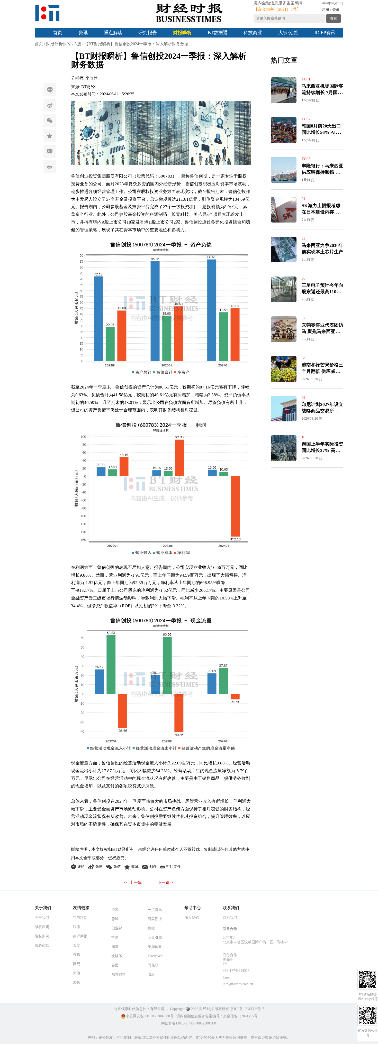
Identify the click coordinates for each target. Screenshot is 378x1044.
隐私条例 (42, 936)
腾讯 (76, 927)
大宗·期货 (288, 32)
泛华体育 (155, 947)
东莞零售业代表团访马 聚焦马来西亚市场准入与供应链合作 (322, 331)
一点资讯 (155, 910)
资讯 (83, 32)
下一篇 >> (166, 882)
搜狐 (76, 955)
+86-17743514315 (236, 971)
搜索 (333, 18)
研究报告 (147, 32)
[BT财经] (47, 13)
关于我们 (42, 918)
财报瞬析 (182, 32)
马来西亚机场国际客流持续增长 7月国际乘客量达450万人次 (322, 92)
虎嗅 (115, 910)
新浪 (76, 973)
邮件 (49, 151)
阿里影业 (155, 919)
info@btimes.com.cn (238, 984)
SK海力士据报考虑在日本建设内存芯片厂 (322, 212)
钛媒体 (116, 956)
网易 (76, 964)
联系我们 (230, 918)
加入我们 (191, 918)
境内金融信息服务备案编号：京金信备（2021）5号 (216, 1016)
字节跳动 (80, 918)
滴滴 (115, 947)
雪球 (115, 919)
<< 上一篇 (133, 882)
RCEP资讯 (324, 32)
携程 (151, 928)
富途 (115, 937)
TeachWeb (155, 956)
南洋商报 (80, 936)
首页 (57, 32)
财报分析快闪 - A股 (63, 44)
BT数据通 (218, 32)
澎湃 (151, 974)
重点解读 (113, 32)
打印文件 (49, 166)
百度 (76, 945)
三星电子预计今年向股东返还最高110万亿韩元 (322, 292)
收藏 (49, 136)
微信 (49, 120)
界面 (115, 965)
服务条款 (42, 945)
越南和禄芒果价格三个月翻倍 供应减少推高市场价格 (322, 371)
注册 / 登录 (330, 10)
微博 (49, 105)
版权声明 (42, 927)
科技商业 (253, 32)
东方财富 (118, 974)
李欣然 (91, 78)
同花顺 (153, 965)
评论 (49, 89)
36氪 (76, 982)
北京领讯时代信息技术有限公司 (139, 1009)
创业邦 (116, 928)
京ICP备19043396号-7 (247, 1009)
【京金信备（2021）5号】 (277, 9)
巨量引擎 (155, 937)
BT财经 (88, 87)
